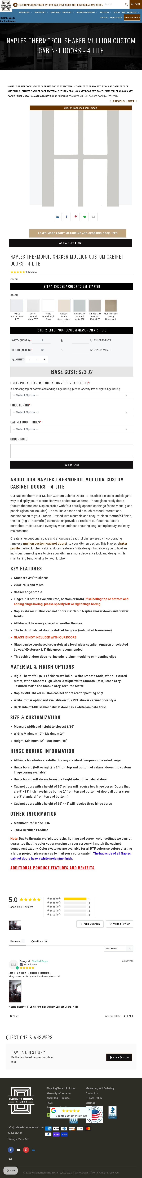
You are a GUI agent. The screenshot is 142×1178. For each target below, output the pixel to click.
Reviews (117, 12)
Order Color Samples (132, 17)
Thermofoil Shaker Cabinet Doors (37, 96)
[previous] (35, 158)
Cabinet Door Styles (28, 86)
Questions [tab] (37, 941)
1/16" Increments (100, 340)
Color (14, 279)
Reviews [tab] (15, 941)
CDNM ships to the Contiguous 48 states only (8, 21)
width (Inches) (21, 340)
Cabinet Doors (24, 12)
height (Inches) (22, 350)
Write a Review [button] (121, 923)
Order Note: (19, 439)
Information (132, 12)
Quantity (18, 359)
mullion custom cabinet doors (44, 543)
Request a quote (116, 17)
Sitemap (90, 1102)
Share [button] (16, 1016)
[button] (126, 1016)
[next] (126, 158)
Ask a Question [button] (92, 923)
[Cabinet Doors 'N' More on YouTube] (18, 1150)
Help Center (104, 12)
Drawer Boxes (55, 12)
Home (11, 86)
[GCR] (54, 1110)
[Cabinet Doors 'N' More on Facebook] (11, 1150)
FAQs (50, 1102)
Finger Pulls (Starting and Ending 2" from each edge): (50, 383)
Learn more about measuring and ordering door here (77, 233)
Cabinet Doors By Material (58, 86)
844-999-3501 (16, 1133)
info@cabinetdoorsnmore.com (26, 1127)
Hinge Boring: (20, 405)
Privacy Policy (94, 1098)
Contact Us (104, 17)
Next (131, 101)
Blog (123, 12)
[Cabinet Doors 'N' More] (6, 6)
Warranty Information (59, 1093)
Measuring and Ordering (86, 12)
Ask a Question (70, 243)
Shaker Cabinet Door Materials (40, 91)
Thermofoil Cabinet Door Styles (80, 91)
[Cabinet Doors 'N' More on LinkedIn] (34, 1150)
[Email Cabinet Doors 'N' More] (11, 1159)
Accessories (67, 12)
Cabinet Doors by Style (89, 86)
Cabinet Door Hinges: (26, 422)
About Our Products (58, 1098)
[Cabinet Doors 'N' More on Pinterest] (26, 1150)
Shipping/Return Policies (61, 1088)
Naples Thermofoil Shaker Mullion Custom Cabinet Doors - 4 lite (43, 1006)
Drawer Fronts (40, 12)
